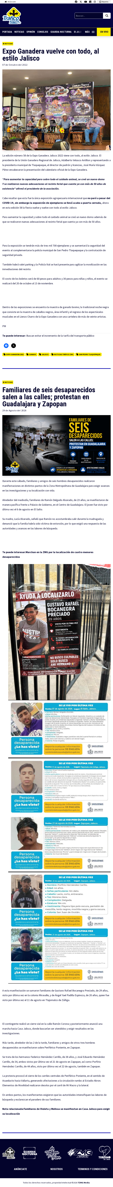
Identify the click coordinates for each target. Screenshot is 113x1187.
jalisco (45, 354)
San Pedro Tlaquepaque (89, 354)
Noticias (19, 31)
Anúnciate (20, 1169)
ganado (32, 354)
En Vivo (104, 31)
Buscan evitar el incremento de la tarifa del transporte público (60, 335)
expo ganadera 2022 (15, 354)
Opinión (30, 31)
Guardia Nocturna (61, 31)
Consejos (42, 31)
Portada (7, 31)
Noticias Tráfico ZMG (63, 354)
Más (87, 31)
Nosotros (56, 1169)
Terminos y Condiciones (93, 1169)
